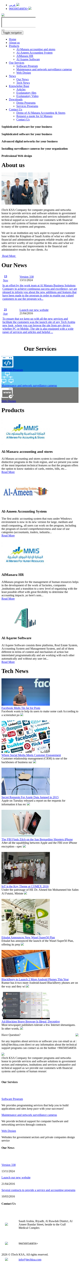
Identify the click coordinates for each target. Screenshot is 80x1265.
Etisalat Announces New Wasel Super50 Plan (28, 937)
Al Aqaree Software (28, 59)
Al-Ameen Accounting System (34, 52)
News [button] (12, 76)
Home (12, 39)
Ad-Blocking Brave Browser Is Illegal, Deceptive (30, 1021)
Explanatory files (26, 92)
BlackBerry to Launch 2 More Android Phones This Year (35, 979)
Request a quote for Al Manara (34, 116)
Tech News (23, 82)
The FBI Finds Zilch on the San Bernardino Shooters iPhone (37, 839)
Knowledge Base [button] (19, 86)
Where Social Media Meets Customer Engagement (31, 755)
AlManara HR (24, 56)
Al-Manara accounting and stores (35, 49)
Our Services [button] (16, 62)
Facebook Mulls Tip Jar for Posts (20, 708)
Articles (20, 89)
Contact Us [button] (15, 109)
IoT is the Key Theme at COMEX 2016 (25, 886)
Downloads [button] (16, 99)
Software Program (27, 66)
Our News (22, 79)
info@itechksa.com (30, 1259)
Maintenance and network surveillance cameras (44, 69)
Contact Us (23, 119)
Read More (8, 255)
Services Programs (27, 106)
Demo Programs (26, 102)
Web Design (23, 72)
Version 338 (27, 276)
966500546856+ (18, 8)
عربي (12, 4)
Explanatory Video (27, 96)
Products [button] (14, 46)
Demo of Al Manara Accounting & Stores (40, 112)
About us (14, 42)
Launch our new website (34, 310)
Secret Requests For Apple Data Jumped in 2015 (30, 797)
